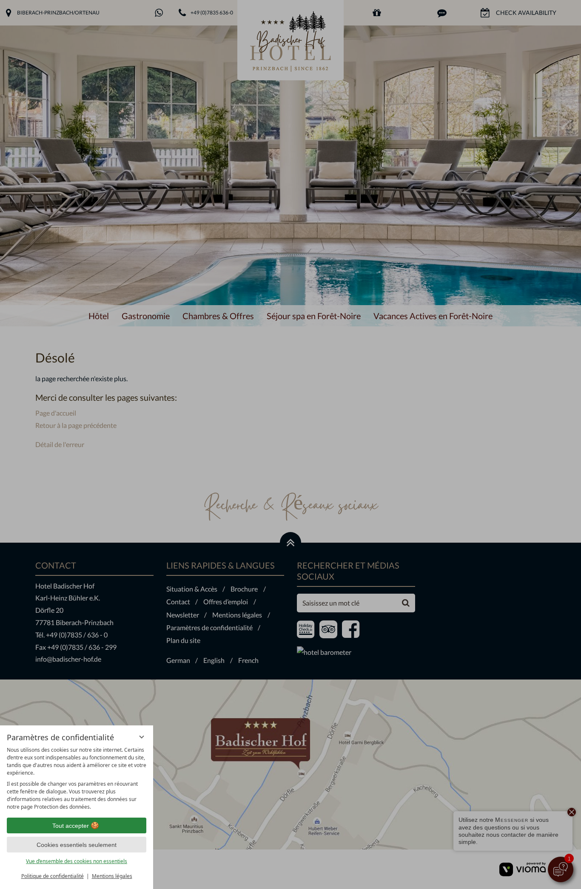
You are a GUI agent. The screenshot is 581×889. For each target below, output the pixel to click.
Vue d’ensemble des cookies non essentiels (76, 861)
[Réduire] (141, 736)
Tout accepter (70, 825)
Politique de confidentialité (52, 876)
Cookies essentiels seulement (77, 844)
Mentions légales (112, 876)
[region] (76, 778)
